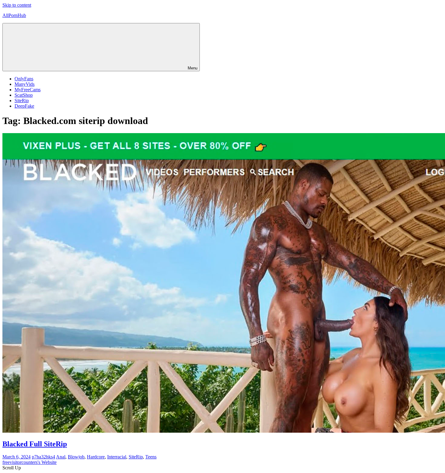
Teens (151, 456)
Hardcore (96, 456)
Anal (60, 456)
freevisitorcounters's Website (29, 462)
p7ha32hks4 (43, 456)
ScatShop (24, 95)
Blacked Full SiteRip (34, 444)
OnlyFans (24, 78)
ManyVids (25, 84)
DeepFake (24, 106)
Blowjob (76, 456)
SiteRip (22, 100)
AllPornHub (14, 15)
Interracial (116, 456)
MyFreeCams (28, 89)
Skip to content (16, 5)
